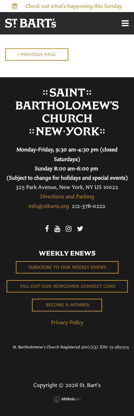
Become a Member (67, 305)
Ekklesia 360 (67, 399)
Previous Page (37, 54)
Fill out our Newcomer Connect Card (67, 286)
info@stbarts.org (49, 205)
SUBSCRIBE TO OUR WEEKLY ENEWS (67, 267)
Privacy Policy (67, 322)
